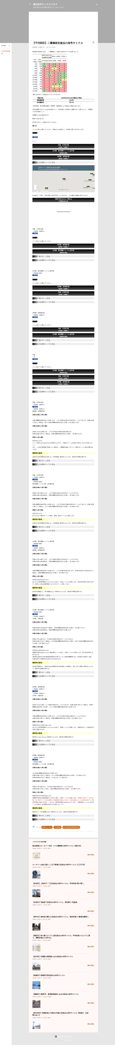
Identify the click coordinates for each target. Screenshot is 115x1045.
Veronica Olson (69, 1040)
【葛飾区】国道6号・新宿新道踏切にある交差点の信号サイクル (55, 994)
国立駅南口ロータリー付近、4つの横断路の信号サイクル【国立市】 (57, 846)
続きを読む (91, 854)
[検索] (97, 5)
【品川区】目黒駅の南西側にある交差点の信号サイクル (52, 956)
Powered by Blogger (64, 1036)
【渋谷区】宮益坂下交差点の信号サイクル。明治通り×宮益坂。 (55, 902)
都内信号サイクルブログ (45, 4)
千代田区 (57, 827)
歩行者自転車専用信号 (71, 827)
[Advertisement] (63, 27)
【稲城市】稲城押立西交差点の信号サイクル (48, 975)
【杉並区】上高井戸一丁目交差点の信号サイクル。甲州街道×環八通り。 (58, 883)
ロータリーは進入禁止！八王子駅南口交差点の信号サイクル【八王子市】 (59, 865)
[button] (93, 42)
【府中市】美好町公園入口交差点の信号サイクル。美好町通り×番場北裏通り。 (61, 917)
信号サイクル (47, 827)
